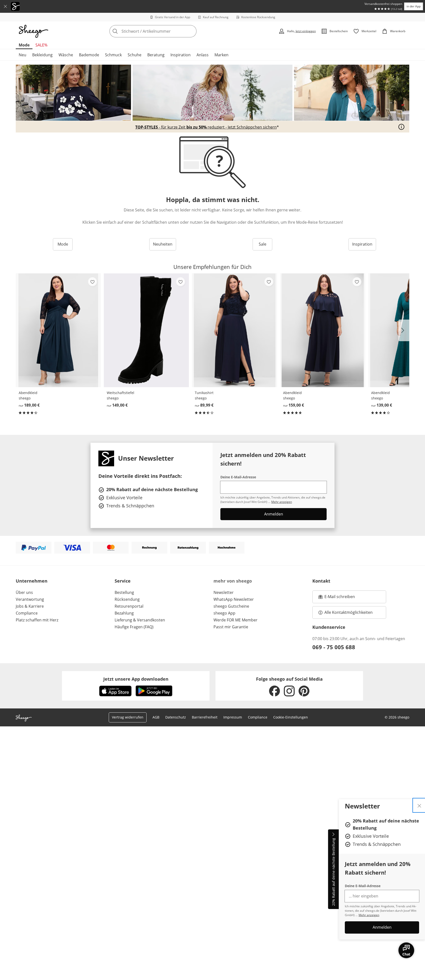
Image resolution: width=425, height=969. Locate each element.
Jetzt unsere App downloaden (135, 679)
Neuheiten (162, 244)
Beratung (156, 55)
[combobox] (164, 31)
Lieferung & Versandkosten (140, 620)
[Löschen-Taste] (191, 31)
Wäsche (66, 55)
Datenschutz (175, 717)
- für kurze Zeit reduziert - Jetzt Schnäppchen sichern (206, 127)
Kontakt (321, 581)
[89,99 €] (234, 330)
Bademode (89, 55)
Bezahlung (124, 613)
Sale (262, 244)
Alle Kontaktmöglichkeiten (348, 612)
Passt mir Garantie (230, 627)
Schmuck (113, 55)
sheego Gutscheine (231, 606)
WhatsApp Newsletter (233, 599)
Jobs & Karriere (30, 606)
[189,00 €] (58, 330)
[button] (403, 330)
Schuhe (134, 55)
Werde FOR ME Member (235, 620)
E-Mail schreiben (337, 598)
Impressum (232, 717)
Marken (221, 55)
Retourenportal (129, 606)
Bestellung (124, 592)
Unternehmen (31, 581)
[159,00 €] (322, 330)
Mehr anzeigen (369, 915)
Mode (24, 45)
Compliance (27, 613)
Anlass (203, 55)
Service (123, 581)
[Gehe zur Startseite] (33, 31)
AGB (155, 717)
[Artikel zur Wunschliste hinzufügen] (92, 281)
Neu (22, 55)
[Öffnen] (401, 127)
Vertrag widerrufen (127, 717)
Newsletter (223, 592)
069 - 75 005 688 (333, 647)
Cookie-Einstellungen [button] (290, 717)
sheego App (224, 613)
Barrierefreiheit (204, 717)
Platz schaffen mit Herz (37, 620)
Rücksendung (127, 599)
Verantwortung (30, 599)
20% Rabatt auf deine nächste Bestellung (333, 872)
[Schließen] (5, 6)
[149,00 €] (146, 330)
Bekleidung (42, 55)
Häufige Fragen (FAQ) (134, 627)
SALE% (41, 45)
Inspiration (180, 55)
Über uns (24, 592)
